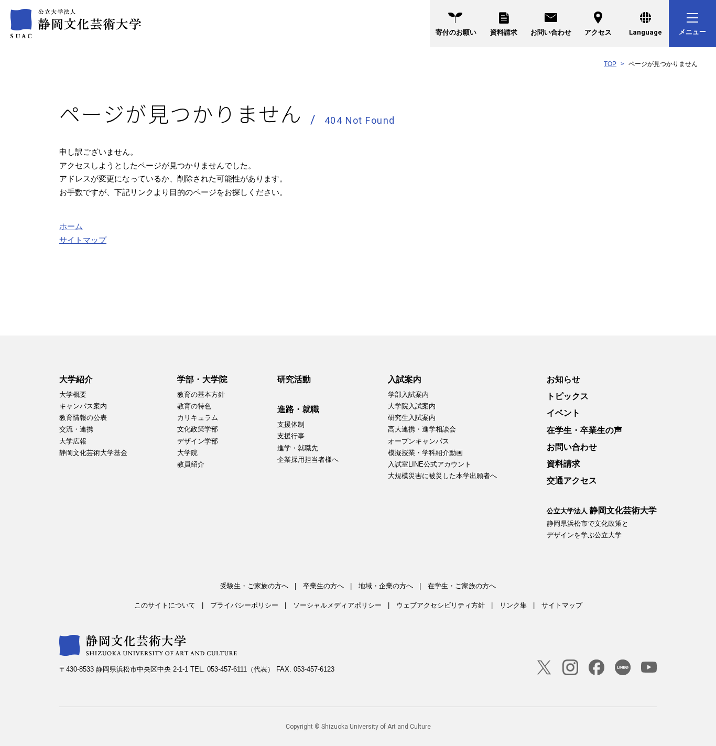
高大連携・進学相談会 (422, 429)
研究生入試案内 (412, 417)
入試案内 (404, 379)
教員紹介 (190, 464)
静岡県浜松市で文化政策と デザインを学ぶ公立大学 (602, 522)
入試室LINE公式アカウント (429, 464)
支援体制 (291, 424)
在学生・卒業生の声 (584, 430)
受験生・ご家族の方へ (254, 586)
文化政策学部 (197, 429)
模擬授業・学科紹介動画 (425, 453)
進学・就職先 (297, 448)
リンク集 (513, 605)
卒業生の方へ (323, 586)
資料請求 (503, 32)
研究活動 (294, 379)
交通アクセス (572, 480)
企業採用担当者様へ (308, 459)
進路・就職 (298, 409)
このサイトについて (165, 605)
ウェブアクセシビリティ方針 (440, 605)
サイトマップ (82, 239)
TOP (610, 64)
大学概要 (72, 394)
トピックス (568, 396)
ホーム (71, 226)
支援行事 (291, 436)
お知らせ (563, 379)
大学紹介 (76, 379)
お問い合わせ (550, 32)
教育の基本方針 (201, 394)
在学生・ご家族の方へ (462, 586)
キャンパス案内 (83, 406)
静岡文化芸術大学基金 (93, 453)
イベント (563, 412)
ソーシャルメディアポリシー (337, 605)
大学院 (187, 453)
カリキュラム (197, 417)
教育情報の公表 (83, 417)
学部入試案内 (408, 394)
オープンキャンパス (418, 441)
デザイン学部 (197, 441)
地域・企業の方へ (386, 586)
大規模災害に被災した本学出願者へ (442, 476)
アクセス (598, 32)
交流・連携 (76, 429)
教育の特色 (194, 406)
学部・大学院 (202, 379)
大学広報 (72, 441)
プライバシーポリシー (244, 605)
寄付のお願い (456, 32)
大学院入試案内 (412, 406)
